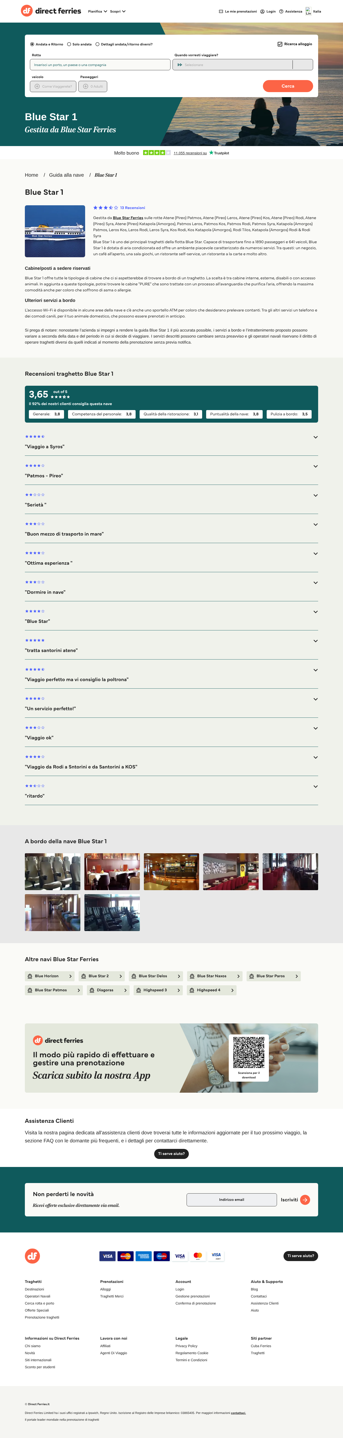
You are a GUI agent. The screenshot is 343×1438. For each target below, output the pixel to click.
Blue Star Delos (153, 976)
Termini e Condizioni (191, 1360)
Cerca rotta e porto (39, 1303)
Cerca (288, 86)
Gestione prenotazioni (193, 1296)
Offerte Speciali (37, 1310)
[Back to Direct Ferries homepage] (51, 11)
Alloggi (105, 1289)
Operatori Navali (37, 1296)
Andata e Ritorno (49, 44)
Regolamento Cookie (192, 1353)
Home (31, 175)
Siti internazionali (38, 1360)
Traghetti (258, 1353)
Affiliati (105, 1346)
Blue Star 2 (99, 976)
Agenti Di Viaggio (113, 1353)
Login (180, 1289)
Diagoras (105, 990)
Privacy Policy (186, 1346)
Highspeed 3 (155, 990)
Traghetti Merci (112, 1296)
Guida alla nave (66, 175)
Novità (30, 1353)
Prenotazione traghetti (42, 1317)
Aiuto (255, 1310)
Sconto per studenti (40, 1367)
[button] (171, 442)
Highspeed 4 (208, 990)
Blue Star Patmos (51, 990)
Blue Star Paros (271, 976)
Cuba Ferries (261, 1346)
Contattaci (259, 1296)
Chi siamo (32, 1346)
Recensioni (132, 208)
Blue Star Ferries (128, 218)
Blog (254, 1289)
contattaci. (238, 1413)
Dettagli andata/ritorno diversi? (126, 44)
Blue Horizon (47, 976)
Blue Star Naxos (211, 976)
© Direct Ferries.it (37, 1404)
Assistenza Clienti (265, 1303)
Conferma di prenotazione (196, 1303)
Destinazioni (34, 1289)
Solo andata (82, 44)
